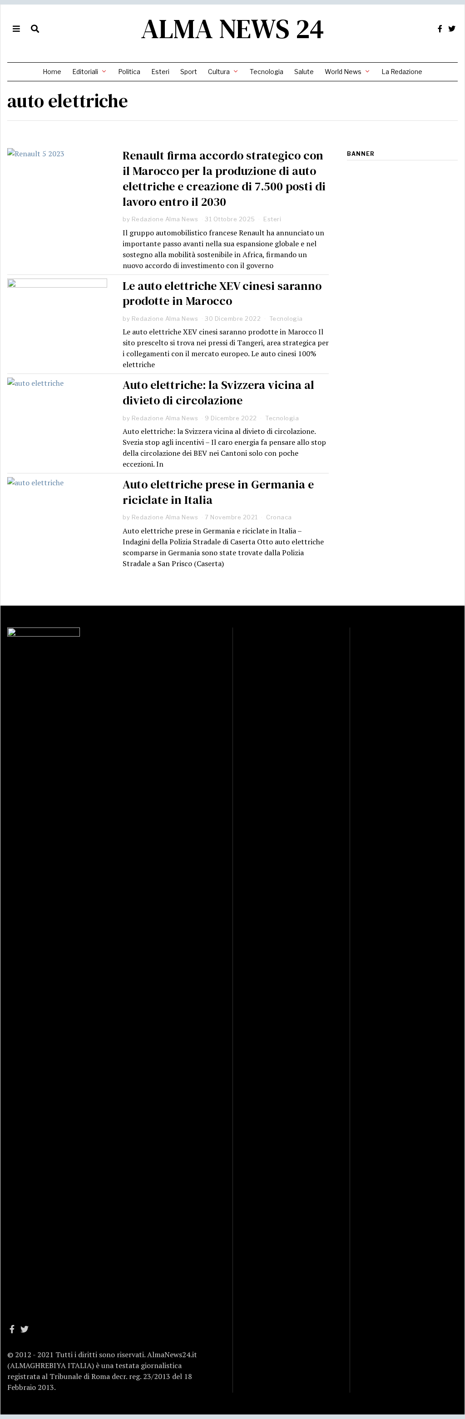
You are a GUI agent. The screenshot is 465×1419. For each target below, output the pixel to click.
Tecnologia (266, 71)
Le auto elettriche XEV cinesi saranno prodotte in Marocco (222, 293)
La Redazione (401, 71)
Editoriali (85, 71)
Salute (304, 71)
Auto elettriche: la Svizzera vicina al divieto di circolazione (218, 392)
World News (343, 71)
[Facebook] (440, 28)
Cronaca (279, 517)
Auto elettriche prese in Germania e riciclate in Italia (218, 492)
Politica (129, 71)
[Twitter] (452, 28)
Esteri (160, 71)
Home (52, 71)
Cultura (219, 71)
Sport (188, 71)
